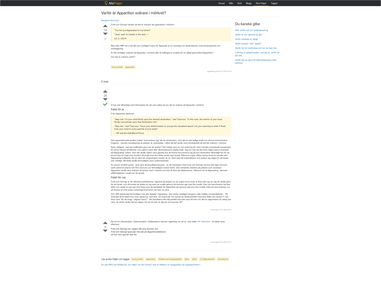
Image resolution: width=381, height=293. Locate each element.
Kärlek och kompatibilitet (170, 259)
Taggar (274, 3)
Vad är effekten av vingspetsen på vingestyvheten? (176, 264)
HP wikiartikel (204, 221)
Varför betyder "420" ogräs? (248, 43)
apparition (130, 67)
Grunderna (223, 259)
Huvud (221, 3)
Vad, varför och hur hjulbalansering (251, 30)
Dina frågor (261, 3)
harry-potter (117, 67)
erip (217, 71)
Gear (194, 259)
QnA (239, 3)
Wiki (231, 3)
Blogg (248, 3)
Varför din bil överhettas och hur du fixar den (256, 47)
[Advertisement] (257, 111)
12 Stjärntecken (207, 259)
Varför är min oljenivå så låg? (249, 34)
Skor (187, 259)
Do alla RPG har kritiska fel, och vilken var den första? (126, 264)
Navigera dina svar (110, 20)
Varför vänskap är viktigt (246, 39)
